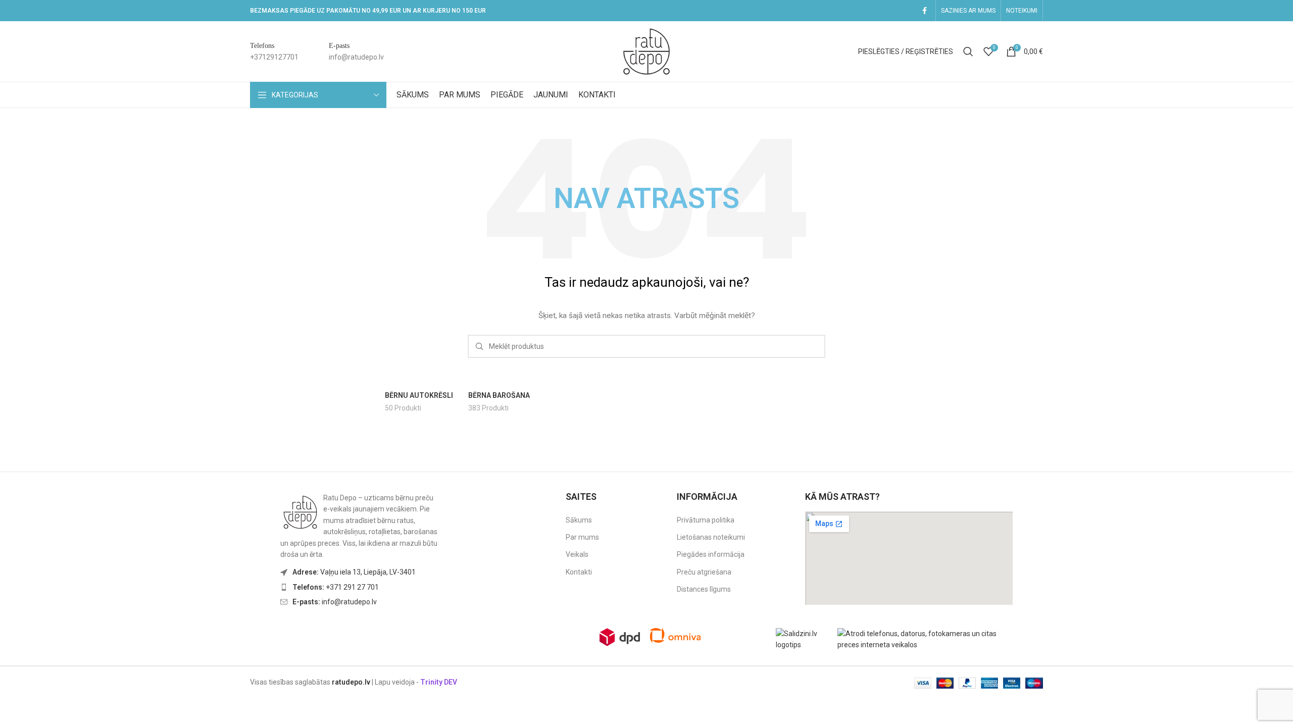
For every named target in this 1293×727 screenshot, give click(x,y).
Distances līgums (704, 589)
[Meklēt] (968, 51)
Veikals (577, 554)
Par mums (582, 537)
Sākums (579, 520)
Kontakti (579, 572)
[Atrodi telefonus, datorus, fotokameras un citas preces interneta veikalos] (927, 639)
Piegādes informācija (710, 554)
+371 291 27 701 (335, 587)
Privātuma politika (705, 520)
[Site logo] (646, 51)
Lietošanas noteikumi (711, 537)
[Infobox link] (274, 51)
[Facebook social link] (924, 11)
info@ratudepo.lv (334, 602)
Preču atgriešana (704, 572)
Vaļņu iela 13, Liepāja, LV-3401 (354, 572)
